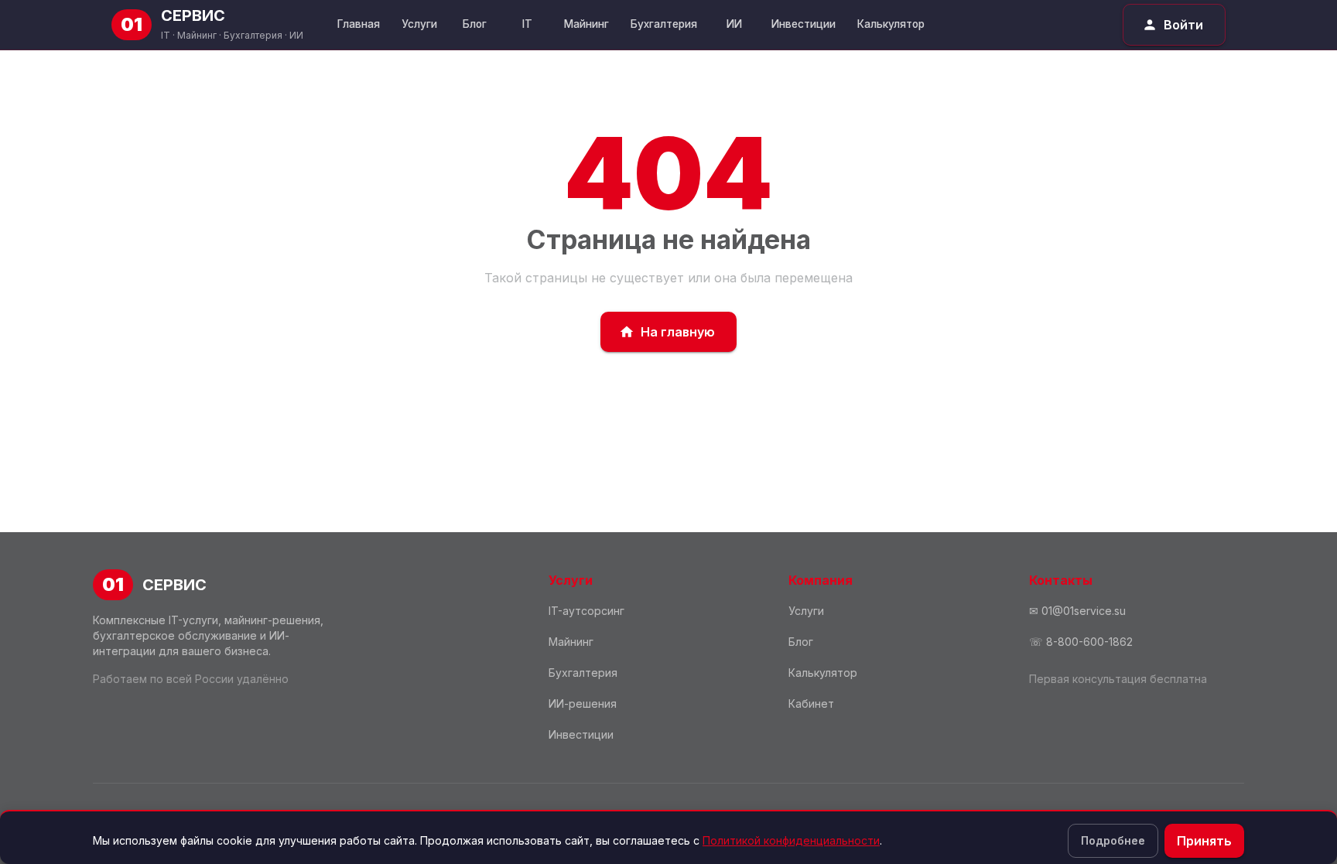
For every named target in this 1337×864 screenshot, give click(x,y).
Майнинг (586, 24)
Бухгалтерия (664, 24)
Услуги (419, 24)
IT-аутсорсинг (586, 610)
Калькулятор (891, 24)
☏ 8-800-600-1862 (1081, 641)
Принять (1204, 841)
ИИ (734, 24)
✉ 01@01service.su (1077, 610)
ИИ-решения (583, 703)
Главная (358, 24)
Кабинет (811, 703)
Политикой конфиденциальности (791, 840)
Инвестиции (803, 24)
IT (527, 24)
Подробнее (1113, 840)
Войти (1183, 24)
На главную (678, 332)
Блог (475, 24)
